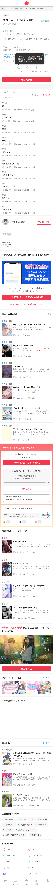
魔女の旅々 (35, 834)
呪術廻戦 (8, 819)
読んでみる (26, 668)
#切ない (12, 627)
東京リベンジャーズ (26, 829)
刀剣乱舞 (21, 819)
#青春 (5, 627)
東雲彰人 (8, 57)
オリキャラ (8, 55)
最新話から (47, 94)
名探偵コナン (25, 824)
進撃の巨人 (9, 824)
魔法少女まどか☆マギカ (14, 834)
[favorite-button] (18, 67)
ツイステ (8, 829)
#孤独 (19, 627)
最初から (35, 94)
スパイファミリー (38, 819)
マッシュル (41, 824)
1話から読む (26, 79)
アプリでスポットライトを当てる (26, 462)
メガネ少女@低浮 (9, 24)
